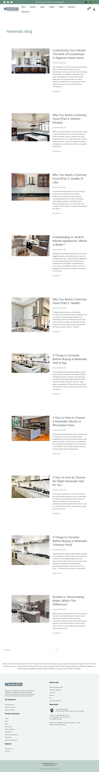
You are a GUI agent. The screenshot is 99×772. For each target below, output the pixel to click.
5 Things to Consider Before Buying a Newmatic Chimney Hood (70, 541)
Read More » (57, 91)
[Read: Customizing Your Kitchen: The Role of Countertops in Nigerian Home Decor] (31, 61)
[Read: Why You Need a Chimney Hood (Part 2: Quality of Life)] (31, 187)
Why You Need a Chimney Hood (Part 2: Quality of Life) (70, 178)
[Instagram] (8, 2)
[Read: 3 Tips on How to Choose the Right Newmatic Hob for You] (31, 486)
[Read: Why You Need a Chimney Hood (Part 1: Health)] (31, 314)
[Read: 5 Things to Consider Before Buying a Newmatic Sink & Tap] (31, 363)
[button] (49, 2)
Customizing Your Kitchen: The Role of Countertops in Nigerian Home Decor (70, 54)
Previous (6, 650)
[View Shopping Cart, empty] (87, 9)
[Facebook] (4, 2)
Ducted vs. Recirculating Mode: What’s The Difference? (68, 600)
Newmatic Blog (58, 63)
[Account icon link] (94, 9)
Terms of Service (54, 769)
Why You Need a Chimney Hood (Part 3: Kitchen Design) (70, 118)
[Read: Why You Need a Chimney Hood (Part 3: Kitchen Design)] (31, 127)
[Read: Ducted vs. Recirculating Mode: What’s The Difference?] (31, 609)
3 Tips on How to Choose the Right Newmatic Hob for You (69, 481)
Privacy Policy (43, 769)
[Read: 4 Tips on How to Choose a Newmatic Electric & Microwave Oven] (31, 428)
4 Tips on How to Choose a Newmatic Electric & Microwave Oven (69, 421)
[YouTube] (12, 2)
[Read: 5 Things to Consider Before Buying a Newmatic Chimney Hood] (31, 550)
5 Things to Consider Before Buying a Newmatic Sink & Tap (70, 359)
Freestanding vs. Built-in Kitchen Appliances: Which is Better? (70, 241)
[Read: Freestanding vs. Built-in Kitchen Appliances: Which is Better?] (31, 245)
